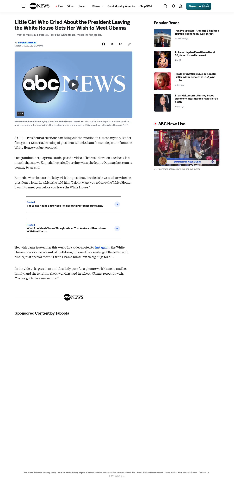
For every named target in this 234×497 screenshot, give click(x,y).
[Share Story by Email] (120, 44)
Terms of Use (170, 472)
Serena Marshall (27, 42)
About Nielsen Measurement (150, 472)
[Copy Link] (129, 44)
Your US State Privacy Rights (71, 472)
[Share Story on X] (112, 44)
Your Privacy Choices (187, 472)
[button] (23, 6)
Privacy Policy (49, 472)
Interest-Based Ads (126, 472)
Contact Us (204, 472)
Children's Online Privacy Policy (101, 472)
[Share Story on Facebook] (103, 44)
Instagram (102, 247)
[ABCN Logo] (40, 6)
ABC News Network (32, 472)
